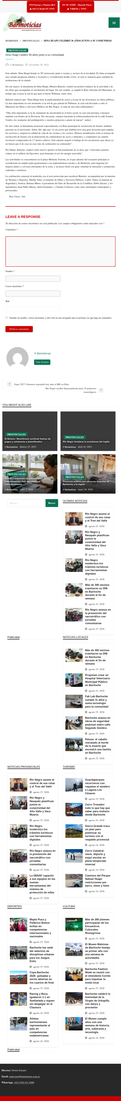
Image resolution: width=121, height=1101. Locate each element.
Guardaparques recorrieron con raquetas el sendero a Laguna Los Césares (97, 786)
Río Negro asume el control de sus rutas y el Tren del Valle (97, 517)
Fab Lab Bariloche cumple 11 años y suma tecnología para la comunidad (96, 701)
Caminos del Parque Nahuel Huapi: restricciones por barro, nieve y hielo (97, 880)
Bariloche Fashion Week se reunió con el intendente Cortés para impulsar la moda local (97, 976)
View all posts (42, 361)
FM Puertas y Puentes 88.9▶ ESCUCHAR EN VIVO (42, 6)
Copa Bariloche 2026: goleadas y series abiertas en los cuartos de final (42, 977)
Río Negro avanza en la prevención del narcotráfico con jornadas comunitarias (98, 616)
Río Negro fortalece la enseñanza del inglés (86, 441)
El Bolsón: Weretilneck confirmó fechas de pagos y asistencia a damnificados (28, 440)
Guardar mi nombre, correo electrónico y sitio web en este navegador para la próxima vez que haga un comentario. (60, 317)
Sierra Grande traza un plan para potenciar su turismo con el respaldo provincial (97, 833)
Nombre (10, 271)
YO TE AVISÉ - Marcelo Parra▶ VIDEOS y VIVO (77, 6)
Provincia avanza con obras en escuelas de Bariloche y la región (86, 483)
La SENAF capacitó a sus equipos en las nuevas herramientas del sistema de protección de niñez (42, 884)
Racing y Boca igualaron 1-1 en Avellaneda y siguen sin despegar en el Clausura (42, 1000)
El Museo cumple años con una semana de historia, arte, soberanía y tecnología (97, 1025)
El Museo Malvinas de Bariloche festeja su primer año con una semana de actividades (97, 951)
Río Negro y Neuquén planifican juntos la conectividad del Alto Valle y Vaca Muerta (97, 540)
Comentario (12, 229)
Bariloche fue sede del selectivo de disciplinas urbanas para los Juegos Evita (42, 954)
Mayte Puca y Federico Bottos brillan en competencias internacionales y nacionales (40, 928)
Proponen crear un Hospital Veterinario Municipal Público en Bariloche (97, 680)
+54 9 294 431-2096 (24, 1082)
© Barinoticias (17, 64)
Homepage (12, 40)
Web (7, 301)
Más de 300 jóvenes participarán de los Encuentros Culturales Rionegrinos (97, 926)
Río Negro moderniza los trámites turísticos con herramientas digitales (96, 567)
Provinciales (31, 40)
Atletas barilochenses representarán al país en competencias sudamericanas (40, 1027)
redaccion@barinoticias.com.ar (24, 1076)
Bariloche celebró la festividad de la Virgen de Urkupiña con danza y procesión (97, 1000)
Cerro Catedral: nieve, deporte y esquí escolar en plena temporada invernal (95, 857)
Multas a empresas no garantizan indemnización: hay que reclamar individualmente (22, 481)
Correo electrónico (15, 286)
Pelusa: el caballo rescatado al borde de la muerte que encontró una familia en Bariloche (98, 746)
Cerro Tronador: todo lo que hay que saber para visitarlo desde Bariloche (97, 809)
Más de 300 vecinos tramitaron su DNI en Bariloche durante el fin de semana (97, 591)
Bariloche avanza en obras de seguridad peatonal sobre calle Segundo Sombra (97, 722)
